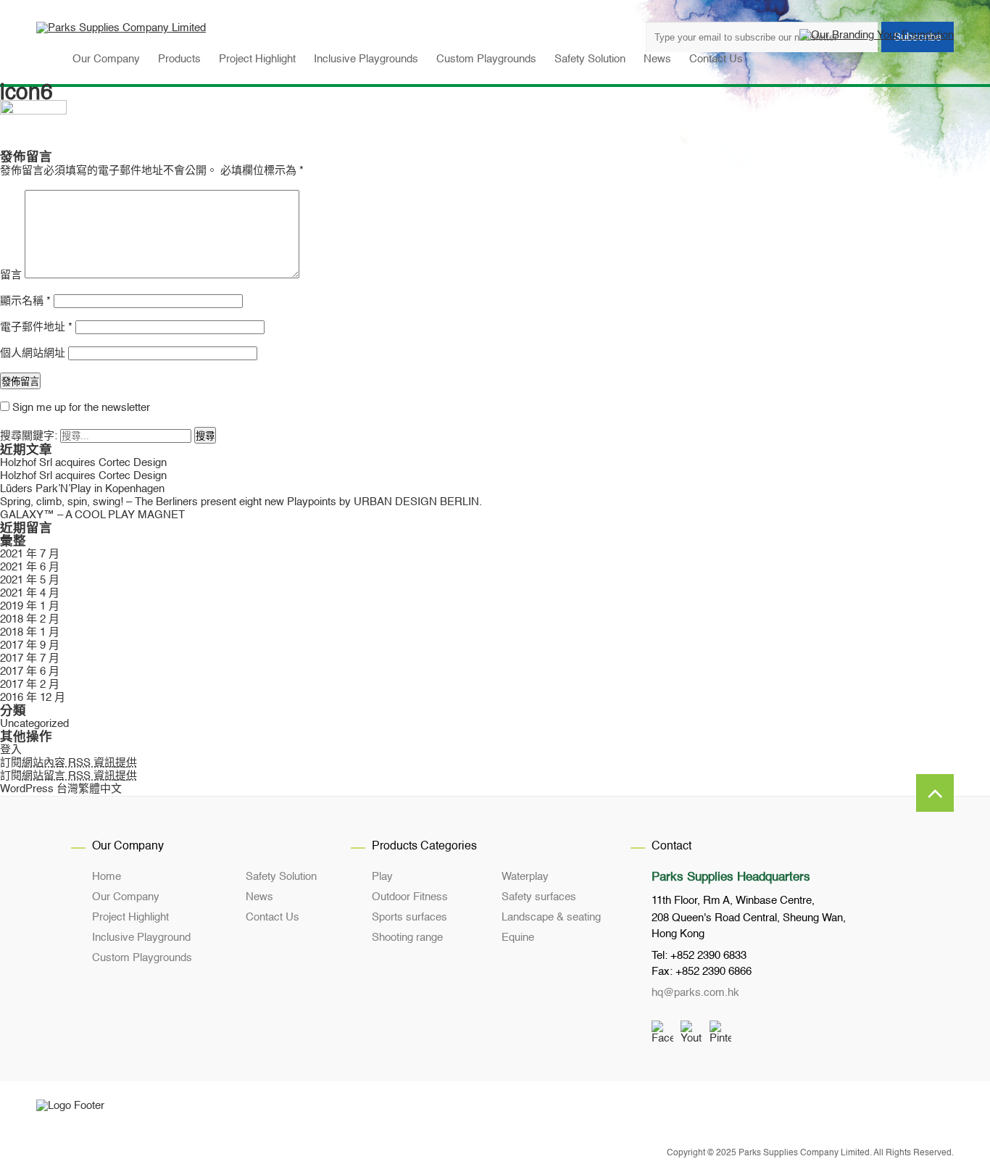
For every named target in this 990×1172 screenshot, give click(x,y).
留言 (11, 275)
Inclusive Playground (141, 937)
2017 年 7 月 (29, 658)
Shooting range (407, 937)
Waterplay (525, 876)
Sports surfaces (409, 917)
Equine (518, 937)
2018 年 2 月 (29, 619)
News (259, 897)
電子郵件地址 (36, 327)
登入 (11, 749)
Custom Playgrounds (142, 957)
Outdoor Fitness (410, 897)
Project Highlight (130, 917)
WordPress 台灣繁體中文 (61, 789)
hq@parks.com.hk (695, 992)
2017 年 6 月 (29, 671)
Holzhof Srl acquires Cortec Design (83, 462)
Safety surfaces (539, 897)
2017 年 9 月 (29, 645)
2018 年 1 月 (29, 632)
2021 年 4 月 (29, 593)
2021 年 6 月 (29, 567)
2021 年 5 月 (29, 580)
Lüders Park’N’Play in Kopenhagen (82, 488)
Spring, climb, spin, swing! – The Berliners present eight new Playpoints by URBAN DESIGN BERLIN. (241, 501)
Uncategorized (34, 723)
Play (382, 876)
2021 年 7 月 (29, 554)
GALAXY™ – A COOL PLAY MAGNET (92, 515)
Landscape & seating (551, 917)
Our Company (125, 897)
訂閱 (68, 762)
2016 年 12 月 (32, 697)
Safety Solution (281, 876)
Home (106, 876)
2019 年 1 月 (29, 606)
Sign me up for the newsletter (79, 407)
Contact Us (272, 917)
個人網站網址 (32, 353)
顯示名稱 (25, 301)
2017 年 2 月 (29, 684)
